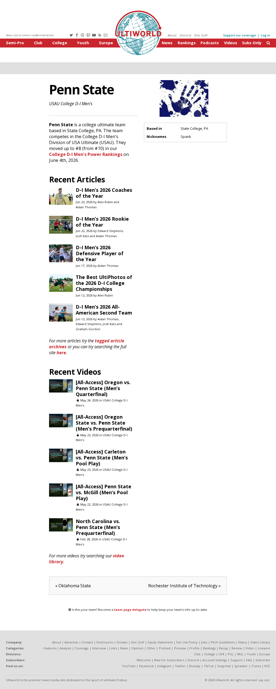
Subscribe (263, 660)
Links (113, 648)
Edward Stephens (110, 231)
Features (50, 648)
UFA (221, 654)
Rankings (187, 42)
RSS (267, 666)
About (172, 35)
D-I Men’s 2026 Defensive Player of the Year (99, 253)
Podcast (165, 648)
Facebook (146, 666)
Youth (83, 42)
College (59, 42)
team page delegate (130, 610)
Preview (180, 648)
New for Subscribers (169, 660)
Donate (122, 642)
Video (250, 648)
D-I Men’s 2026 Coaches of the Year (104, 193)
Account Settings (214, 660)
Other (151, 648)
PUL (230, 654)
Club (38, 42)
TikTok (209, 666)
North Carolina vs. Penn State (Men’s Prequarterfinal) (98, 527)
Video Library (260, 642)
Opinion (137, 648)
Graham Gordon (88, 329)
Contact (87, 642)
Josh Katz (82, 236)
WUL (240, 654)
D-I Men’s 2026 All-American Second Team (104, 309)
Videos (230, 42)
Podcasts (210, 42)
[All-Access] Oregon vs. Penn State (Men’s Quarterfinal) (103, 388)
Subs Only (251, 42)
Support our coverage (239, 35)
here (61, 353)
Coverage (82, 648)
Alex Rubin (105, 202)
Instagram (164, 666)
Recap (223, 648)
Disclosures (104, 642)
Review (237, 648)
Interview (99, 648)
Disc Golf (201, 35)
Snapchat (224, 666)
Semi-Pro (15, 42)
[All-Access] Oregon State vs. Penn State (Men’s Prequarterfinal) (104, 423)
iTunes (256, 666)
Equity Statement (160, 642)
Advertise (71, 642)
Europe (106, 42)
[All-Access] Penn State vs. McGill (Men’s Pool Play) (103, 492)
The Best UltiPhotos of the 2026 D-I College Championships (104, 283)
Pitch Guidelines (222, 642)
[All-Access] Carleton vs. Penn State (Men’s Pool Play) (102, 457)
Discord (185, 35)
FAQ (249, 660)
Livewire (264, 648)
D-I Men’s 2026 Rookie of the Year (102, 222)
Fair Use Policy (187, 642)
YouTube (129, 666)
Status (242, 642)
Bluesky (194, 666)
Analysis (65, 648)
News (167, 42)
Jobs (204, 642)
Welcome (144, 660)
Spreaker (241, 666)
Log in (265, 35)
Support (236, 660)
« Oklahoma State (73, 586)
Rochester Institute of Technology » (184, 586)
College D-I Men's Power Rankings (85, 154)
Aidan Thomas (86, 207)
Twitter (180, 666)
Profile (194, 648)
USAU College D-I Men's (70, 104)
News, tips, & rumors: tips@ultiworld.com (30, 35)
